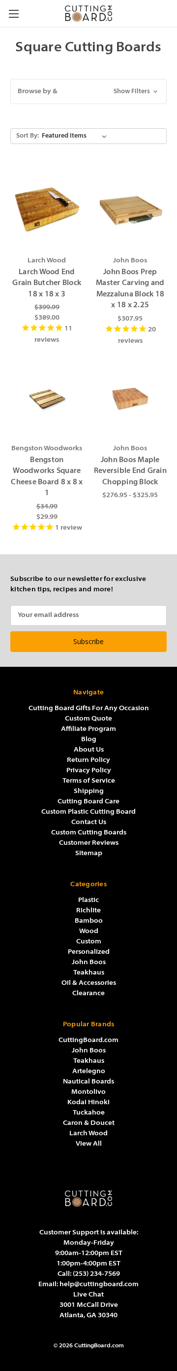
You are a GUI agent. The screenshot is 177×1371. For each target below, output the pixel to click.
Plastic (88, 900)
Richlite (88, 910)
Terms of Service (88, 781)
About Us (89, 750)
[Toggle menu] (13, 13)
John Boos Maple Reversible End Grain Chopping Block (130, 471)
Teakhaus (88, 972)
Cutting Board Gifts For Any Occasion (89, 708)
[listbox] (74, 136)
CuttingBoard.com (88, 1040)
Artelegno (88, 1071)
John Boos (89, 962)
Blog (88, 739)
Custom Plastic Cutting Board (88, 812)
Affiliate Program (88, 729)
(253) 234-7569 (96, 1274)
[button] (88, 91)
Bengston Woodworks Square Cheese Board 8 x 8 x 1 (47, 477)
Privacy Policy (88, 770)
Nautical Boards (88, 1081)
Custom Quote (88, 718)
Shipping (89, 791)
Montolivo (88, 1092)
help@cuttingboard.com (99, 1284)
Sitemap (88, 853)
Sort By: (27, 136)
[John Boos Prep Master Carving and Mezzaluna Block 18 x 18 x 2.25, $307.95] (130, 209)
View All (89, 1144)
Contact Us (88, 822)
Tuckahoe (89, 1113)
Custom (88, 941)
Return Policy (88, 760)
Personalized (89, 952)
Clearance (88, 993)
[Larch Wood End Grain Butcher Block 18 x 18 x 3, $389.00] (47, 209)
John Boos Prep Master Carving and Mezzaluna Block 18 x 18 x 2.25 (130, 289)
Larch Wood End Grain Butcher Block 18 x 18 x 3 (46, 283)
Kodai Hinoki (88, 1102)
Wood (88, 931)
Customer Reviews (88, 843)
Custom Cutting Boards (88, 832)
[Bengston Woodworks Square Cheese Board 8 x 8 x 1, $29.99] (47, 397)
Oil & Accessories (88, 983)
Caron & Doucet (89, 1123)
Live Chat (88, 1295)
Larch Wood (88, 1133)
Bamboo (89, 921)
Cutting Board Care (88, 801)
